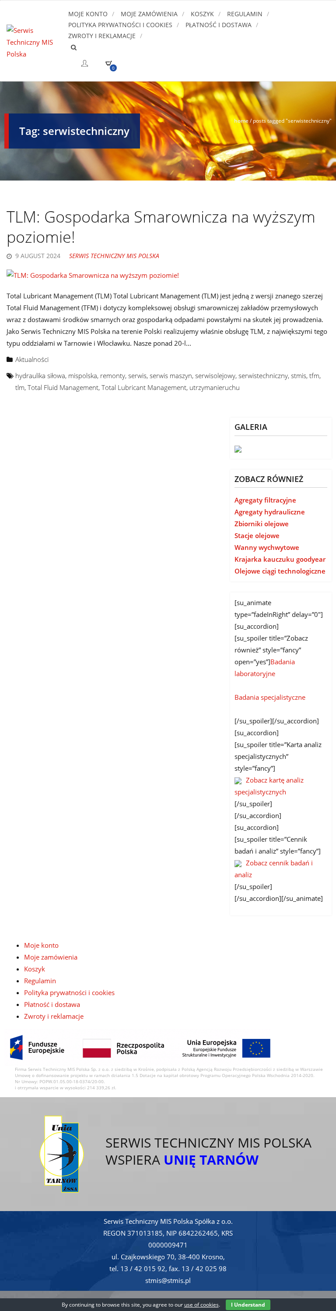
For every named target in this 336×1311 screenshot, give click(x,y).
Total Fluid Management (63, 387)
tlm (19, 387)
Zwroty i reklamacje (102, 36)
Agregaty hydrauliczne (269, 511)
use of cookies (201, 1304)
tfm (314, 375)
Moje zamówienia (149, 14)
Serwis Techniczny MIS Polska (114, 256)
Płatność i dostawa (219, 25)
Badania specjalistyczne (269, 697)
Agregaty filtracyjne (265, 500)
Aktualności (32, 359)
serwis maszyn (171, 375)
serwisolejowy (215, 375)
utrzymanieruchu (214, 387)
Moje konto (88, 14)
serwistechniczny (263, 375)
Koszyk (202, 14)
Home (241, 120)
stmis (298, 375)
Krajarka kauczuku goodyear (280, 559)
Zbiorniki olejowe (261, 523)
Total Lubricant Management (144, 387)
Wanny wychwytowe (266, 547)
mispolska (82, 375)
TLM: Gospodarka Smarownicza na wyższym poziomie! (161, 227)
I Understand (248, 1304)
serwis (137, 375)
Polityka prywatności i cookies (120, 25)
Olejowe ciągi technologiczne (280, 571)
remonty (112, 375)
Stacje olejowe (257, 535)
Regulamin (244, 14)
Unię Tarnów (211, 1160)
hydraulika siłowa (40, 375)
